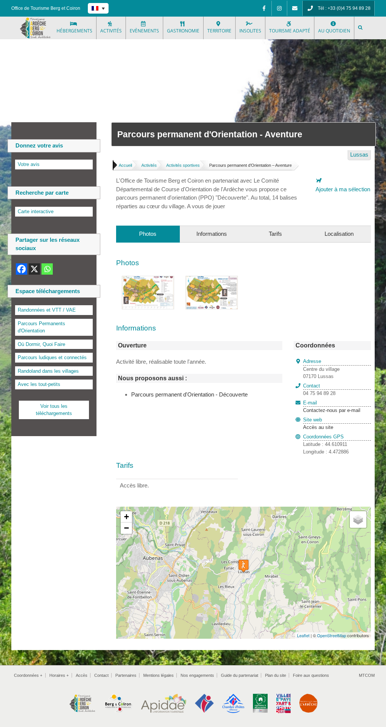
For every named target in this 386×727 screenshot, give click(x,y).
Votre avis (29, 164)
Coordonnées (28, 675)
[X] (34, 269)
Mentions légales (158, 675)
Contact (101, 675)
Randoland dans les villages (48, 371)
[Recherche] (360, 28)
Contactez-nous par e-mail (331, 406)
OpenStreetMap (331, 635)
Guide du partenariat (239, 675)
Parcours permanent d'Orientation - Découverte (189, 394)
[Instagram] (279, 8)
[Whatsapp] (47, 269)
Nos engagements (197, 675)
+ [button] (126, 516)
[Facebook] (263, 8)
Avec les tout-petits (39, 384)
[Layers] (358, 519)
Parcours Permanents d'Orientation (41, 327)
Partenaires (125, 675)
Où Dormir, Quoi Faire (41, 344)
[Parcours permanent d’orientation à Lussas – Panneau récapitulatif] (211, 280)
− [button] (126, 528)
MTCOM (367, 675)
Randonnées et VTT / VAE (47, 310)
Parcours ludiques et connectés (52, 357)
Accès (81, 675)
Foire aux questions (311, 675)
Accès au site (318, 427)
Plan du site (275, 675)
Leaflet (303, 635)
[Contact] (294, 8)
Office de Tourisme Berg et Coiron (45, 8)
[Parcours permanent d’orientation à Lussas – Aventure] (148, 280)
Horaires (59, 675)
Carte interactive (36, 211)
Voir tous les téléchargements (54, 410)
